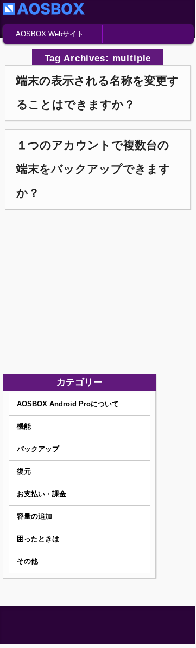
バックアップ (38, 449)
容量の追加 (34, 516)
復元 (24, 471)
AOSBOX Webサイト (50, 34)
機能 (24, 426)
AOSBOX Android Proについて (68, 404)
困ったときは (38, 539)
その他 (27, 561)
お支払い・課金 (41, 494)
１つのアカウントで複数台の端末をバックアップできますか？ (93, 169)
